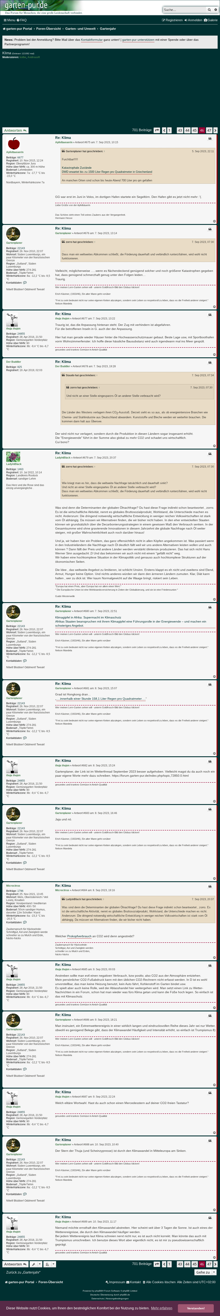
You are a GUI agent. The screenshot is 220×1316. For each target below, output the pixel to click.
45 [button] (195, 130)
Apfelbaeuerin (14, 152)
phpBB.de (125, 1294)
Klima (6, 53)
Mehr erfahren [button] (161, 1308)
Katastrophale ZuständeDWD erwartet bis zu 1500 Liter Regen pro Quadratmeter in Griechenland (107, 169)
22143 (21, 248)
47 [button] (209, 130)
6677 (20, 157)
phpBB (98, 1291)
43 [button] (180, 130)
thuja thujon (13, 328)
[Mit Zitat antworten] (210, 138)
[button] (157, 130)
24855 (21, 333)
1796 (20, 890)
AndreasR (34, 57)
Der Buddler (13, 361)
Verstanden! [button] (196, 1308)
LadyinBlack (13, 464)
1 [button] (169, 130)
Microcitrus (13, 885)
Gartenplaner (14, 242)
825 (19, 366)
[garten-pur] (43, 7)
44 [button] (187, 130)
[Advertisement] (110, 93)
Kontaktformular (92, 39)
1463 (20, 469)
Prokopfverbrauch (79, 936)
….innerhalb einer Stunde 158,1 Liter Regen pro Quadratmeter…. (101, 698)
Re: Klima (63, 138)
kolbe (23, 57)
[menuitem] (21, 20)
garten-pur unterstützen (138, 39)
